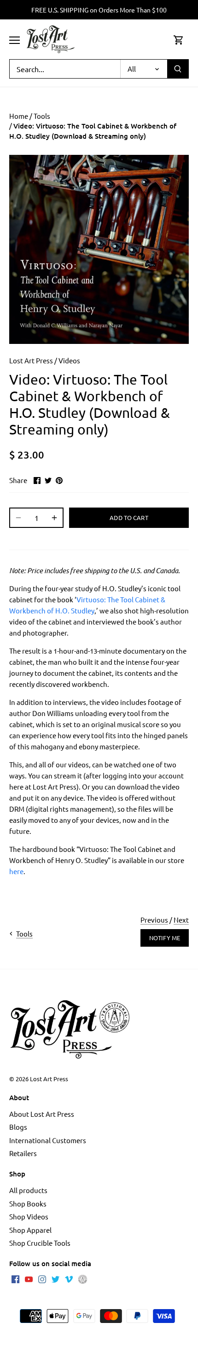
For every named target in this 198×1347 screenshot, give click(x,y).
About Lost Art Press (41, 1113)
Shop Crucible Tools (39, 1242)
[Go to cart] (178, 39)
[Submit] (177, 69)
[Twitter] (55, 1279)
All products (28, 1190)
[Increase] (54, 517)
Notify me (164, 938)
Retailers (23, 1153)
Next (181, 919)
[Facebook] (15, 1279)
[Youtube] (29, 1279)
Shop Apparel (30, 1229)
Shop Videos (28, 1216)
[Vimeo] (69, 1279)
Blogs (18, 1126)
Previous (154, 919)
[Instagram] (42, 1279)
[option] (99, 249)
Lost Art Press (31, 360)
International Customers (47, 1140)
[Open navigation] (14, 40)
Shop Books (28, 1203)
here (16, 871)
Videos (69, 360)
